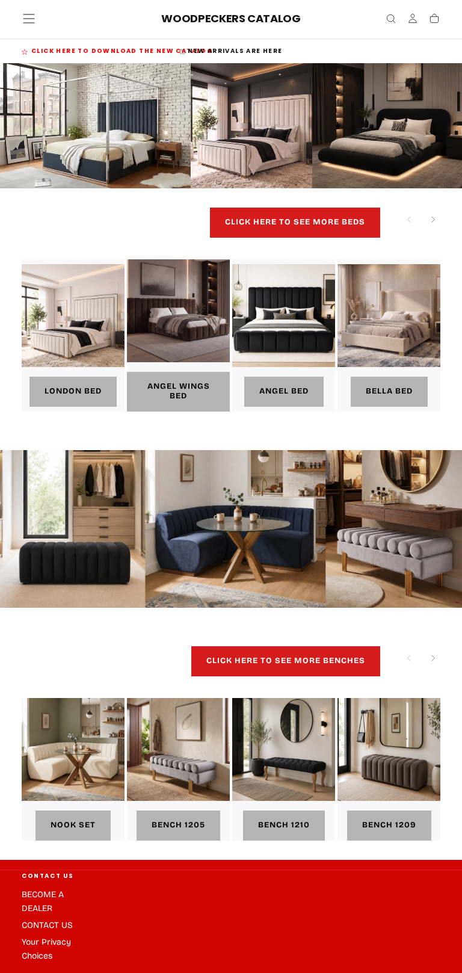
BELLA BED (389, 391)
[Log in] (413, 20)
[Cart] (434, 20)
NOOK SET (73, 825)
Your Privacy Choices (46, 948)
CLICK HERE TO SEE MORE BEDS (295, 222)
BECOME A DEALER (43, 901)
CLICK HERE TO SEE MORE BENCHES (285, 661)
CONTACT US (48, 875)
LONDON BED (73, 391)
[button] (29, 18)
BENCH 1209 (389, 825)
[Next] (433, 222)
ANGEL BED (284, 391)
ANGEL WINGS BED (178, 391)
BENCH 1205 (178, 825)
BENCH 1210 (284, 825)
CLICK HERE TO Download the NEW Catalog (122, 50)
